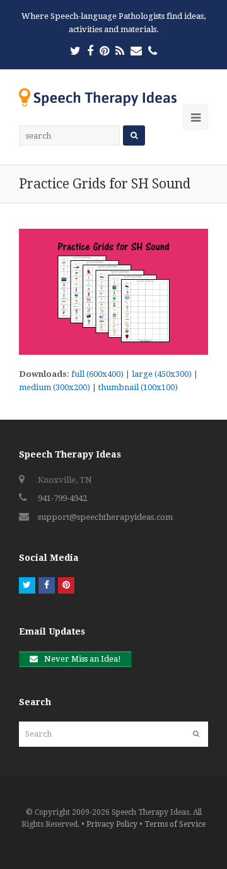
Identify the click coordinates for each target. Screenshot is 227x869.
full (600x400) (97, 374)
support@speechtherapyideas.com (105, 517)
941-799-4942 (62, 498)
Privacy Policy (111, 824)
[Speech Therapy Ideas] (98, 96)
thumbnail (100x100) (138, 387)
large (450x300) (162, 374)
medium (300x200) (54, 387)
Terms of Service (175, 824)
